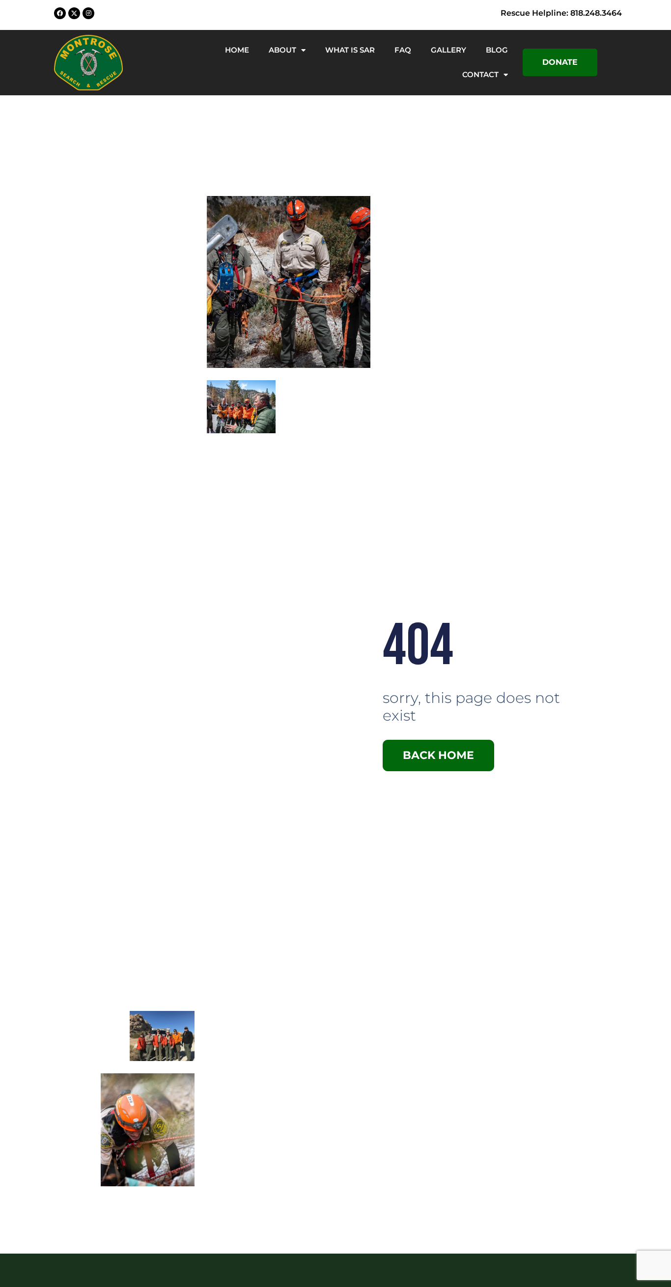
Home (237, 50)
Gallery (448, 50)
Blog (497, 50)
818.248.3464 (596, 13)
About (282, 50)
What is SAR (350, 50)
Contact (480, 74)
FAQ (402, 50)
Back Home (438, 755)
